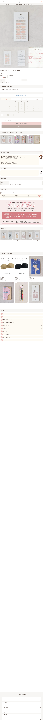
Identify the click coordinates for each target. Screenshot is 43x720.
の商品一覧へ (21, 249)
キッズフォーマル (6, 717)
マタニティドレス (6, 702)
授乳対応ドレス (5, 705)
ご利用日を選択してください (21, 123)
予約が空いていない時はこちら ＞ (21, 95)
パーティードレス (6, 697)
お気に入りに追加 (22, 126)
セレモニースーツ (6, 714)
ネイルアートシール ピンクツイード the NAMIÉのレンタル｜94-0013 (21, 2)
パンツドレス (5, 700)
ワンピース (4, 712)
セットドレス (5, 709)
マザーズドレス (5, 707)
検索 (3, 2)
